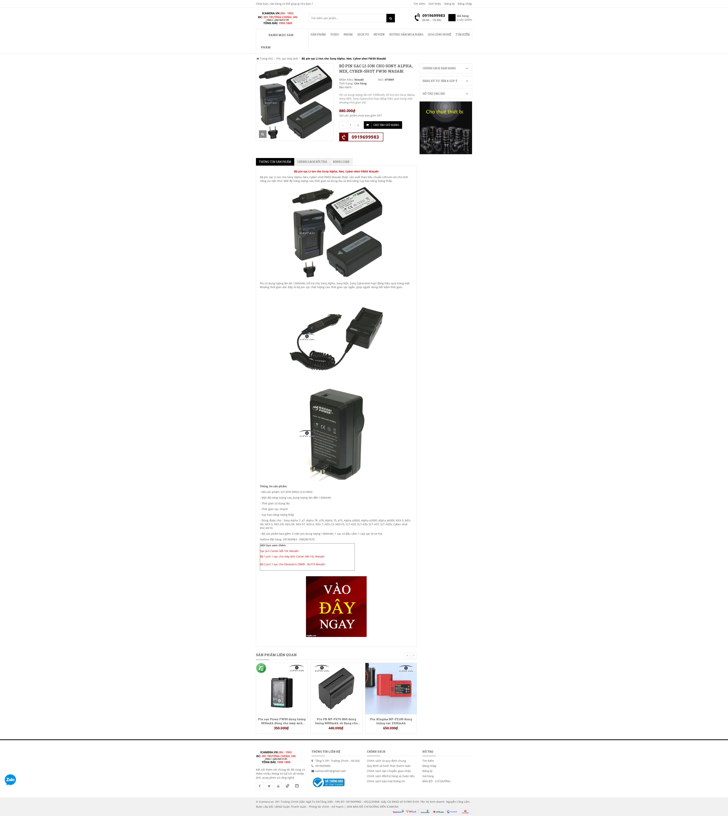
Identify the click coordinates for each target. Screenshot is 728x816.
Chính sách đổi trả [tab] (312, 162)
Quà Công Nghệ (439, 34)
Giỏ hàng (428, 776)
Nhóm (348, 34)
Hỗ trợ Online (434, 93)
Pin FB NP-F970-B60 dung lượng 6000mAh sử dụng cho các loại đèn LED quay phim (336, 721)
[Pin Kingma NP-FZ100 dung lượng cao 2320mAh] (391, 688)
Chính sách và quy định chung (386, 761)
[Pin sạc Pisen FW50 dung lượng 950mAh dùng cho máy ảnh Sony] (282, 688)
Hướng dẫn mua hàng (406, 34)
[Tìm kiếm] (390, 18)
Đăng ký (449, 4)
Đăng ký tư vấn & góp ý (440, 81)
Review (379, 34)
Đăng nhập (465, 4)
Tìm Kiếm (463, 34)
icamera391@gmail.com (330, 771)
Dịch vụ (363, 34)
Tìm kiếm (419, 4)
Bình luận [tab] (341, 162)
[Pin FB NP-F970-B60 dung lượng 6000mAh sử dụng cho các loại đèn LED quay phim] (336, 688)
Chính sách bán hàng (439, 68)
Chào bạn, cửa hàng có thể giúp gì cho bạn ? (284, 4)
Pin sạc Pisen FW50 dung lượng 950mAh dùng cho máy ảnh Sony (282, 721)
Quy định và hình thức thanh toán (389, 766)
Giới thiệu (434, 4)
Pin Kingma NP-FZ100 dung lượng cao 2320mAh (391, 721)
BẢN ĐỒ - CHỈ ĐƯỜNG (436, 781)
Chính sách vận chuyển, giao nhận (389, 771)
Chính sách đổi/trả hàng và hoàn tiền (391, 776)
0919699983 (365, 137)
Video (334, 34)
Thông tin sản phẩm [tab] (275, 162)
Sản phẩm (318, 34)
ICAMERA (392, 806)
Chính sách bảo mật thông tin (386, 781)
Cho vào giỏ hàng (386, 125)
